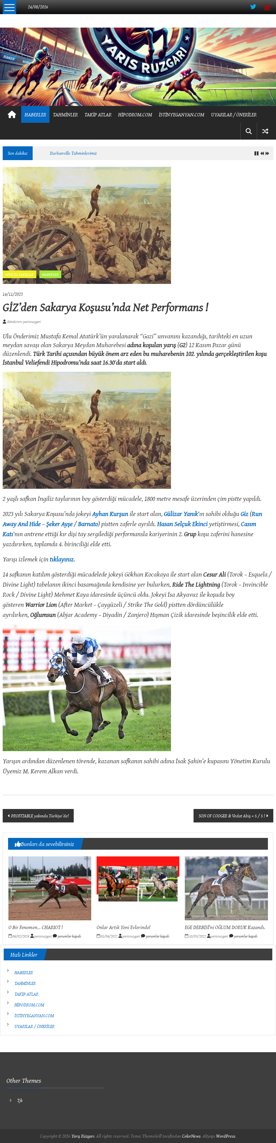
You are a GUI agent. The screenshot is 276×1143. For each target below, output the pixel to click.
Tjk (20, 1100)
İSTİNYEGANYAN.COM (181, 114)
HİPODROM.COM (135, 114)
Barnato (88, 523)
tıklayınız (62, 559)
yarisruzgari (43, 936)
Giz (244, 513)
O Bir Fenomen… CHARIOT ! (35, 927)
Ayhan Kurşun (110, 513)
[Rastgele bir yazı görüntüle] (265, 131)
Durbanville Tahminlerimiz (73, 153)
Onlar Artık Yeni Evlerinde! (123, 927)
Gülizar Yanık (181, 513)
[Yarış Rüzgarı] (138, 67)
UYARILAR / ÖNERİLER (233, 114)
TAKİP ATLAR (97, 114)
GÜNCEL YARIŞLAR (19, 274)
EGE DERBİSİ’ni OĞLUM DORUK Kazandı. (225, 927)
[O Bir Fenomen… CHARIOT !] (50, 887)
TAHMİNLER (65, 114)
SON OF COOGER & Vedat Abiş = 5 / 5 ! (232, 815)
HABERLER (35, 114)
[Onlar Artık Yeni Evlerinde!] (138, 887)
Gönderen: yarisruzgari (23, 321)
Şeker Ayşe (59, 523)
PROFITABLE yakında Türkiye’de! (40, 815)
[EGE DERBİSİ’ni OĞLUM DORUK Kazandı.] (226, 887)
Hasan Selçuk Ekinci (182, 523)
